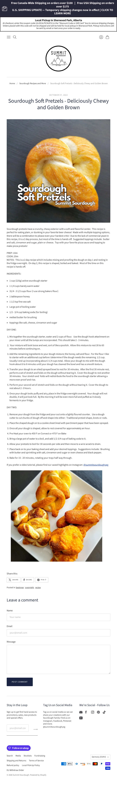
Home (12, 83)
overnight (29, 587)
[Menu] (8, 37)
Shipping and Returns (16, 760)
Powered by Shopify (38, 775)
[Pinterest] (98, 713)
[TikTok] (104, 713)
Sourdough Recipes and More (32, 83)
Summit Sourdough (21, 775)
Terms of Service (36, 760)
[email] (80, 713)
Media (18, 755)
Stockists (28, 755)
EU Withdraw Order (15, 770)
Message (11, 641)
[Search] (15, 37)
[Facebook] (86, 713)
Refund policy (13, 765)
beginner (20, 587)
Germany (99, 756)
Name (10, 610)
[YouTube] (81, 718)
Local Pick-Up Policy (31, 765)
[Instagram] (92, 713)
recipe (38, 587)
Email (9, 626)
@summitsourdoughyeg (95, 465)
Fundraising (39, 755)
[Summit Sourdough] (58, 58)
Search (10, 755)
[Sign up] (36, 729)
